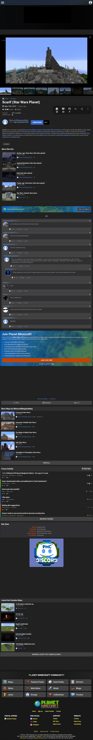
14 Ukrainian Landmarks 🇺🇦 (25, 604)
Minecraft (23, 738)
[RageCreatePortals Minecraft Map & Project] (8, 627)
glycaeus (88, 507)
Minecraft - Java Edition (8, 475)
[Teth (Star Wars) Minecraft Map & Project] (8, 446)
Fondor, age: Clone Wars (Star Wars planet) (31, 183)
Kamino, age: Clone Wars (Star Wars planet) (31, 153)
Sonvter (20, 648)
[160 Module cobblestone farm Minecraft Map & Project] (8, 647)
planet (25, 130)
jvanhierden (6, 306)
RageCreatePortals (22, 624)
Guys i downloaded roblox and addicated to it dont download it (24, 481)
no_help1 (20, 628)
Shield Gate (16, 137)
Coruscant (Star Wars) (23, 412)
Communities (6, 483)
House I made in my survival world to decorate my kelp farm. (23, 513)
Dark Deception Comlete (23, 634)
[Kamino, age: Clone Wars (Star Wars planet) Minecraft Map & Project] (9, 156)
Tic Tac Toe (19, 614)
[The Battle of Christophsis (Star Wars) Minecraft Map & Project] (8, 456)
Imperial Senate (44, 133)
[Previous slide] (4, 61)
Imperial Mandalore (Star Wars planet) (29, 163)
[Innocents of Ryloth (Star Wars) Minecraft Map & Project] (8, 426)
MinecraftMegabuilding (18, 120)
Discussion (10, 491)
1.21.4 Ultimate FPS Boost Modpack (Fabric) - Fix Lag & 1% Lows (25, 473)
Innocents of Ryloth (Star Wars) (26, 422)
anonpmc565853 (8, 318)
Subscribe (37, 122)
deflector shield (69, 135)
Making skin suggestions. (11, 505)
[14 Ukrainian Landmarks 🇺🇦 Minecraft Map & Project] (8, 607)
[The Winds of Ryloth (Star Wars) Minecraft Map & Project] (8, 436)
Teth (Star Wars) (21, 442)
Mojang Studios (38, 738)
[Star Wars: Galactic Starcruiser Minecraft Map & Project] (9, 196)
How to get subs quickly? (11, 489)
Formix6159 (21, 618)
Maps (6, 98)
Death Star (86, 133)
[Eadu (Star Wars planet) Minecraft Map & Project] (9, 176)
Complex (13, 98)
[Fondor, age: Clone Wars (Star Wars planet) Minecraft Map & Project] (9, 186)
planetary (60, 135)
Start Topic (87, 469)
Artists (13, 483)
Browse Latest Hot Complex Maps (46, 654)
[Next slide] (88, 61)
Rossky (5, 294)
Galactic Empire (30, 132)
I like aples (6, 497)
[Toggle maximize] (90, 37)
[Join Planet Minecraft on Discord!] (46, 566)
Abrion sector (37, 130)
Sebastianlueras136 (9, 244)
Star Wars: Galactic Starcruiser (27, 193)
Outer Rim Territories (54, 130)
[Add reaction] (14, 229)
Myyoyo (5, 282)
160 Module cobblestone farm (25, 644)
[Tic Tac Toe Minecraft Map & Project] (8, 617)
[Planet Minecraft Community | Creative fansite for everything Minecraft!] (46, 704)
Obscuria (20, 608)
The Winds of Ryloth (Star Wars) (26, 432)
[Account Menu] (90, 2)
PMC (3, 491)
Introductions (10, 499)
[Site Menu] (2, 2)
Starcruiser (22, 197)
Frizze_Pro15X (22, 638)
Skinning (13, 507)
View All (46, 463)
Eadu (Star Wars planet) (24, 173)
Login (52, 364)
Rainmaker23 (9, 269)
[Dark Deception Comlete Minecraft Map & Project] (8, 637)
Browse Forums (46, 519)
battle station (7, 135)
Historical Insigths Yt (9, 221)
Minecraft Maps (43, 399)
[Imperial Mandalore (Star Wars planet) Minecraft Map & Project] (9, 166)
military (40, 132)
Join (80, 209)
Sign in (87, 209)
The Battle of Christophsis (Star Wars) (28, 452)
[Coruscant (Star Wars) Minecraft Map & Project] (8, 416)
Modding (19, 475)
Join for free (46, 360)
